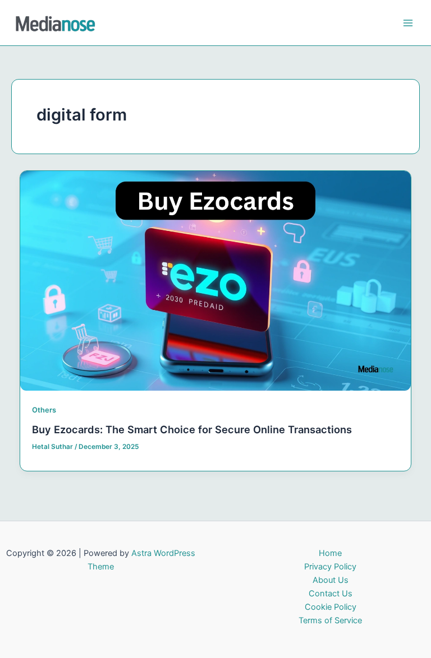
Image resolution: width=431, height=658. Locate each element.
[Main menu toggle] (408, 23)
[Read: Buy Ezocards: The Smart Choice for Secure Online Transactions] (215, 280)
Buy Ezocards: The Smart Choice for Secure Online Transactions (192, 429)
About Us (331, 580)
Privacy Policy (330, 567)
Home (330, 553)
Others (44, 410)
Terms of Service (330, 620)
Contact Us (330, 594)
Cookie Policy (330, 607)
